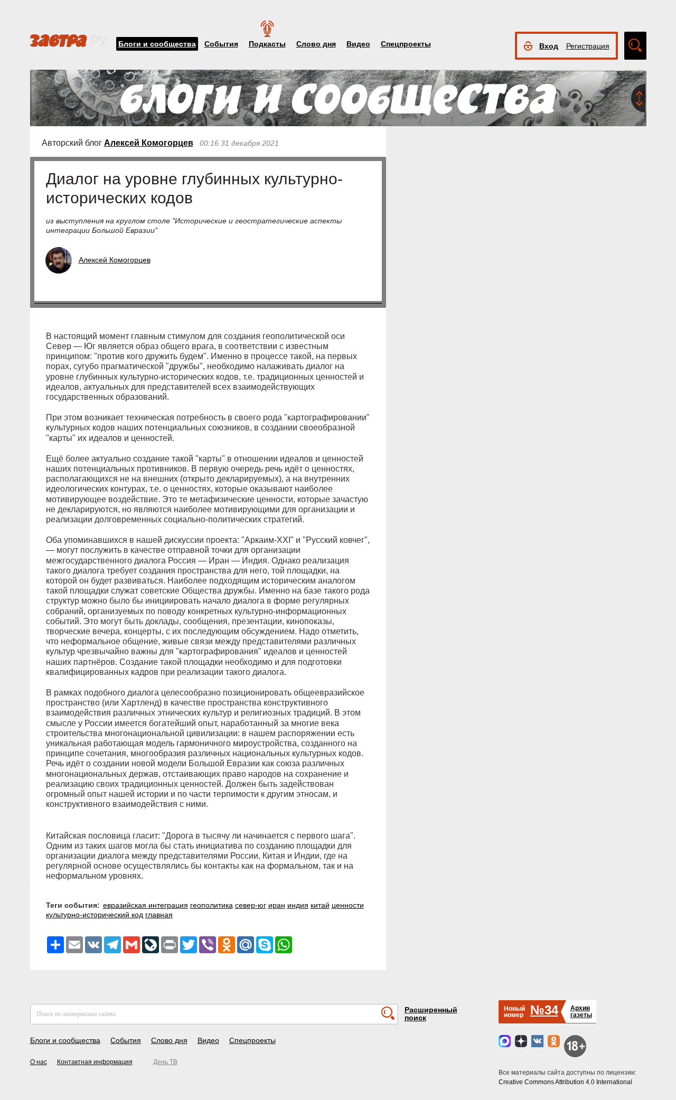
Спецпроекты (406, 44)
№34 (544, 1010)
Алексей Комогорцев (148, 142)
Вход (548, 46)
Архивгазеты (581, 1011)
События (221, 44)
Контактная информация (95, 1062)
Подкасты (267, 44)
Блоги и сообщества (157, 44)
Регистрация (587, 46)
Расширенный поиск (431, 1013)
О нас (38, 1062)
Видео (358, 44)
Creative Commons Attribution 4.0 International (565, 1082)
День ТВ (165, 1062)
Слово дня (316, 44)
